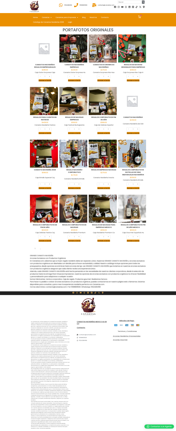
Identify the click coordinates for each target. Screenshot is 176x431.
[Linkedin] (129, 7)
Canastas (46, 17)
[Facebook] (115, 7)
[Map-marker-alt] (144, 7)
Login (70, 22)
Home (35, 17)
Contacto (105, 17)
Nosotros (93, 17)
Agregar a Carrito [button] (45, 80)
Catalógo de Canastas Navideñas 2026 (48, 22)
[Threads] (126, 7)
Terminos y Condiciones (127, 331)
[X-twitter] (140, 7)
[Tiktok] (136, 7)
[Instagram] (118, 7)
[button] (159, 426)
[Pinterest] (133, 7)
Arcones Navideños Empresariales (126, 336)
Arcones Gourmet (120, 340)
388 (46, 248)
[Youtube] (122, 7)
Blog (84, 17)
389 (49, 248)
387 (42, 248)
